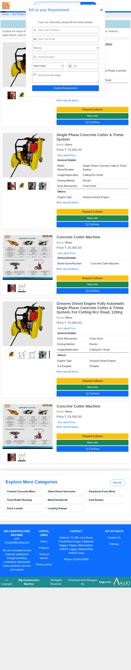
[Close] (101, 9)
